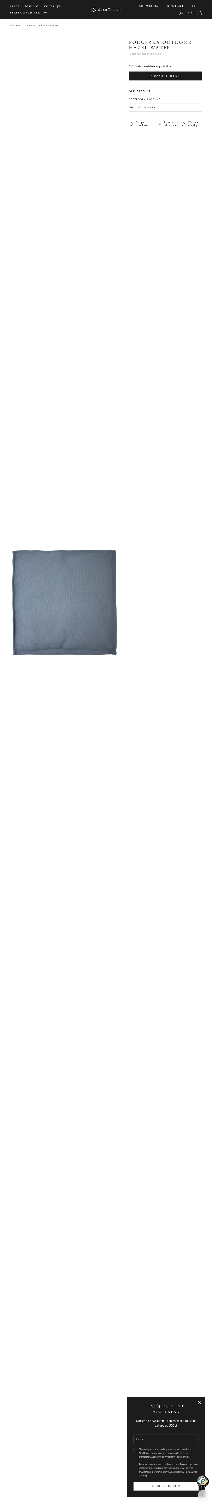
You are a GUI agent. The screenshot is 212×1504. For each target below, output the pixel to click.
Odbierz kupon (166, 1486)
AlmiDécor (15, 25)
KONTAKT (175, 6)
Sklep (15, 6)
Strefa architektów (29, 12)
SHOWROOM (149, 6)
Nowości (32, 6)
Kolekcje (52, 6)
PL (194, 5)
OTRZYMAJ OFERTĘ (165, 76)
